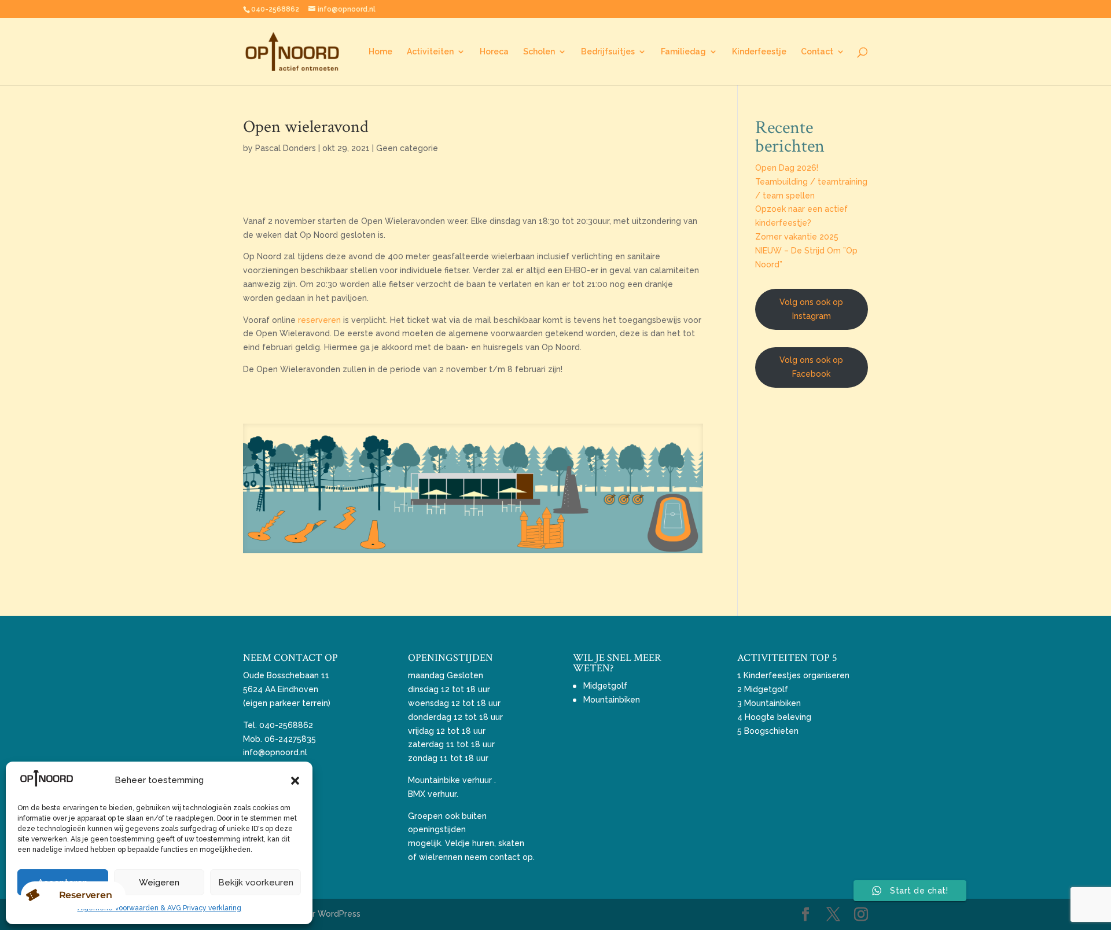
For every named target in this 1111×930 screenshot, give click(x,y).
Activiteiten (430, 51)
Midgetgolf (605, 685)
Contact (817, 51)
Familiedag (683, 51)
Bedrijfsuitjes (608, 51)
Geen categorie (407, 148)
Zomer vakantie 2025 (796, 236)
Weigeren (159, 882)
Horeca (494, 51)
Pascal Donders (285, 148)
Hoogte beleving (778, 717)
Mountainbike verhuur (450, 780)
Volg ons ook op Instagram (811, 309)
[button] (295, 780)
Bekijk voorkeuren (255, 882)
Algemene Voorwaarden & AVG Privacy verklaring (159, 908)
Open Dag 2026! (786, 167)
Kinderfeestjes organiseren (796, 675)
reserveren (318, 320)
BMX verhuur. (433, 794)
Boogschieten (771, 731)
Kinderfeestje (759, 51)
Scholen (539, 51)
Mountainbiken (611, 699)
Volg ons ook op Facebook (811, 366)
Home (380, 51)
